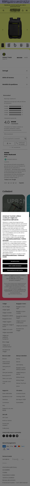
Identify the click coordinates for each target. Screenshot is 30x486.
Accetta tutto (15, 261)
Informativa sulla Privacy (13, 238)
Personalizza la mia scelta (15, 270)
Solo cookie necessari (15, 266)
